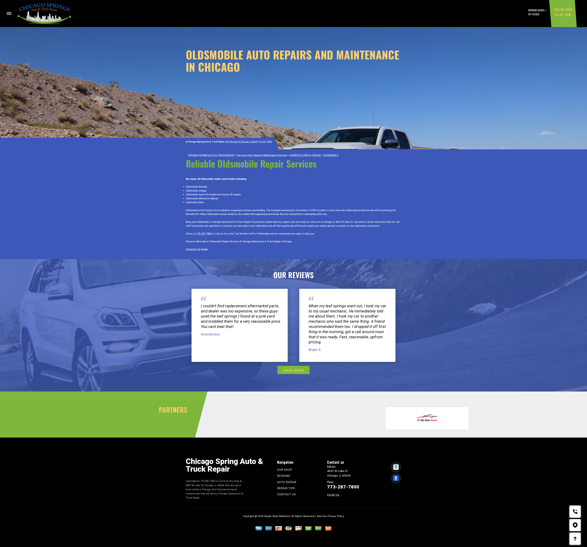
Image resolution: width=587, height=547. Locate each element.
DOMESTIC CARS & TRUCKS (305, 155)
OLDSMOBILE (330, 155)
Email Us (333, 494)
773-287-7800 (562, 14)
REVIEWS (283, 476)
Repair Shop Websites (277, 516)
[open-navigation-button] (9, 13)
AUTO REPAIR (286, 482)
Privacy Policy (335, 516)
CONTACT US (286, 494)
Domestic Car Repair (197, 249)
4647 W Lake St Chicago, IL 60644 (241, 141)
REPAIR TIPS (286, 488)
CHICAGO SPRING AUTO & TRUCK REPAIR (211, 155)
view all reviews (293, 370)
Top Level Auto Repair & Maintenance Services (261, 155)
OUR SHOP (284, 469)
